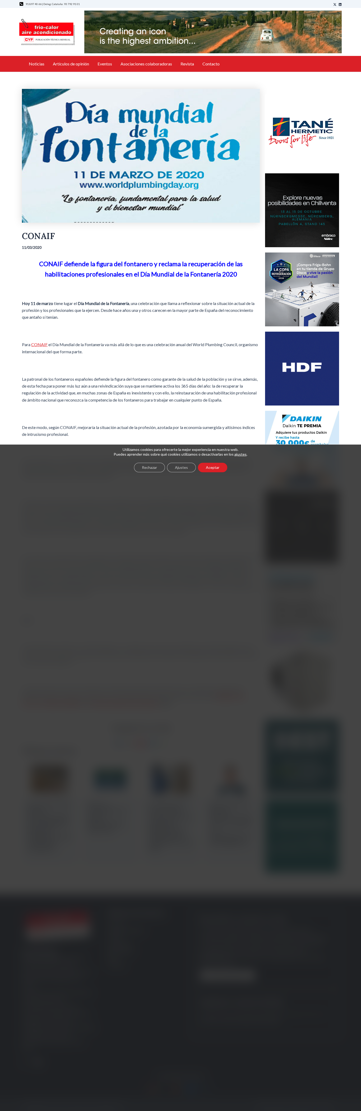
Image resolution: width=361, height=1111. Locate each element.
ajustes (240, 454)
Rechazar (149, 467)
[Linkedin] (340, 4)
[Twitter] (334, 4)
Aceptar (212, 467)
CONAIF (39, 344)
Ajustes (181, 467)
